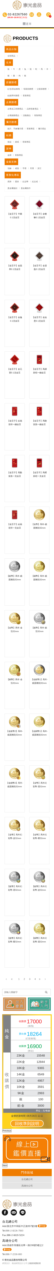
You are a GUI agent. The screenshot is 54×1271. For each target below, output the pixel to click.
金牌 (9, 155)
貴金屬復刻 (12, 188)
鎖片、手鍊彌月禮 (15, 129)
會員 (39, 14)
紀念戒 (35, 181)
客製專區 (27, 95)
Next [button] (5, 1165)
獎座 (17, 181)
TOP (50, 1259)
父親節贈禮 (41, 89)
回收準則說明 (27, 1123)
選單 (29, 23)
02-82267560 (17, 15)
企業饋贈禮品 (13, 115)
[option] (27, 1148)
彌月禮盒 (42, 129)
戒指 (17, 168)
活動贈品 (27, 115)
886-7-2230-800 (14, 1254)
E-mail (32, 14)
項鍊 (9, 168)
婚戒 (17, 142)
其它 (39, 168)
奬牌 (9, 181)
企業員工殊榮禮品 (15, 109)
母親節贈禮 (28, 89)
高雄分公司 (27, 1185)
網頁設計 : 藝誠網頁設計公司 (14, 1263)
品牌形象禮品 (32, 109)
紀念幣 (25, 181)
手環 (24, 168)
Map (42, 1225)
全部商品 (11, 56)
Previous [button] (7, 1130)
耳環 (32, 168)
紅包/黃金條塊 (14, 89)
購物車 (48, 15)
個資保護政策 (35, 1263)
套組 (9, 142)
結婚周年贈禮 (13, 95)
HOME (27, 5)
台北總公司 (27, 1179)
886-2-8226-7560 (14, 1230)
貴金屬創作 (26, 188)
